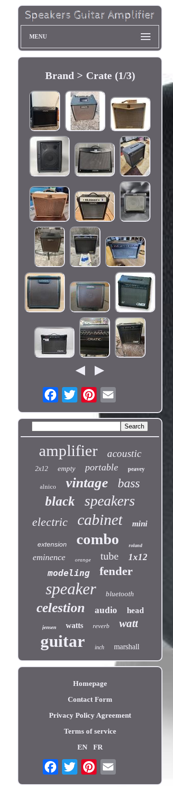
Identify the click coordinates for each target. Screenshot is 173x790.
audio (106, 610)
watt (128, 623)
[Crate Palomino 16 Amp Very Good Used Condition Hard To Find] (49, 205)
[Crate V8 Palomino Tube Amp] (130, 114)
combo (97, 539)
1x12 (138, 557)
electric (50, 522)
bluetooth (120, 594)
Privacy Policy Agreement (90, 715)
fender (116, 570)
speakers (110, 501)
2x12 (41, 468)
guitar (62, 641)
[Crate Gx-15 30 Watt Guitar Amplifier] (130, 338)
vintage (87, 482)
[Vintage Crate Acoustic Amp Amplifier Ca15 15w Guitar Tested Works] (49, 247)
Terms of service (90, 731)
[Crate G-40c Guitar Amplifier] (54, 343)
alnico (48, 486)
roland (135, 545)
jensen (49, 627)
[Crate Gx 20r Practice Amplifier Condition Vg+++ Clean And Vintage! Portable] (135, 157)
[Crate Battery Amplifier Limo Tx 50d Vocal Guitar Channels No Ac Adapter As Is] (49, 157)
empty (66, 468)
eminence (49, 557)
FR (98, 747)
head (135, 610)
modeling (69, 573)
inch (99, 647)
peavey (136, 469)
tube (109, 556)
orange (83, 559)
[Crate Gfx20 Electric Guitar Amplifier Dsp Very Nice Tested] (135, 293)
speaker (71, 589)
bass (129, 483)
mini (140, 523)
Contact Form (90, 699)
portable (101, 467)
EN (82, 747)
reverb (101, 625)
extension (52, 544)
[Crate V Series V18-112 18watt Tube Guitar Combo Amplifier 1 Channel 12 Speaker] (94, 160)
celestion (61, 607)
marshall (126, 647)
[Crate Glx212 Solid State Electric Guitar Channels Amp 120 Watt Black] (45, 111)
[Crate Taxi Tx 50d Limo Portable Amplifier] (135, 202)
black (60, 501)
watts (74, 625)
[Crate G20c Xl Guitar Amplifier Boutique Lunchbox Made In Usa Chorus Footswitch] (125, 252)
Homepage (90, 683)
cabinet (100, 519)
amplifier (68, 450)
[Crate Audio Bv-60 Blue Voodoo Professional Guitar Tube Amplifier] (85, 247)
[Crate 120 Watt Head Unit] (94, 338)
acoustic (124, 453)
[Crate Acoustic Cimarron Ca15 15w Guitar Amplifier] (44, 293)
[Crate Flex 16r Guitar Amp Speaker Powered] (94, 207)
